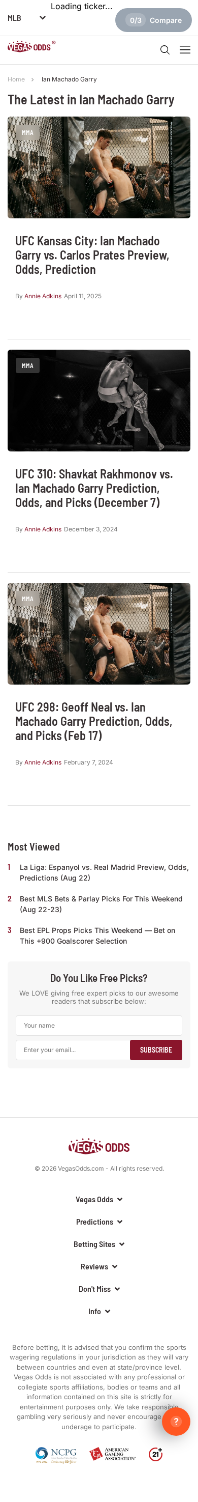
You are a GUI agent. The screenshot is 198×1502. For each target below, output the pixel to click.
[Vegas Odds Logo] (32, 48)
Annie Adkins (42, 296)
